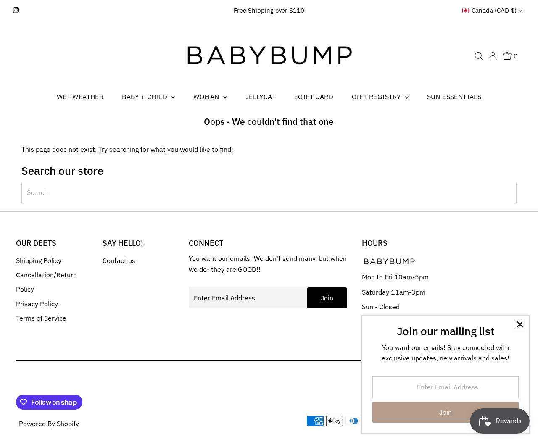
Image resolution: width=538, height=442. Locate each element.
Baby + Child (145, 96)
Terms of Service (41, 318)
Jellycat (260, 96)
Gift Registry (377, 96)
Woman (207, 96)
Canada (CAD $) (494, 10)
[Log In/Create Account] (492, 56)
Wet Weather (80, 96)
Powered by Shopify (49, 423)
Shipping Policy (38, 260)
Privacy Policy (37, 304)
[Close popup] (519, 325)
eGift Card (313, 96)
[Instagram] (16, 10)
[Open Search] (479, 56)
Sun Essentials (454, 96)
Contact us (119, 260)
